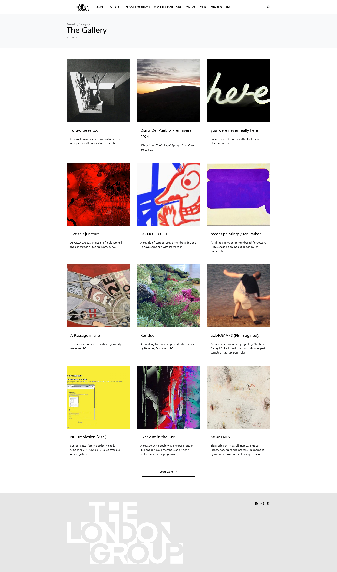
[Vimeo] (268, 503)
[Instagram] (262, 503)
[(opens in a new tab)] (238, 90)
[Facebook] (256, 503)
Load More (166, 472)
